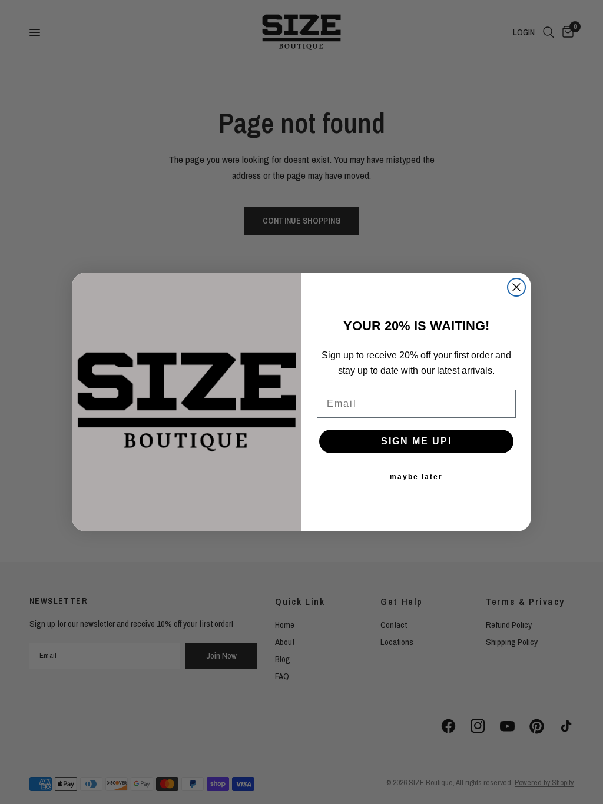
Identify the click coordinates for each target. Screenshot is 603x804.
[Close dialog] (516, 287)
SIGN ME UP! (416, 441)
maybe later (416, 477)
